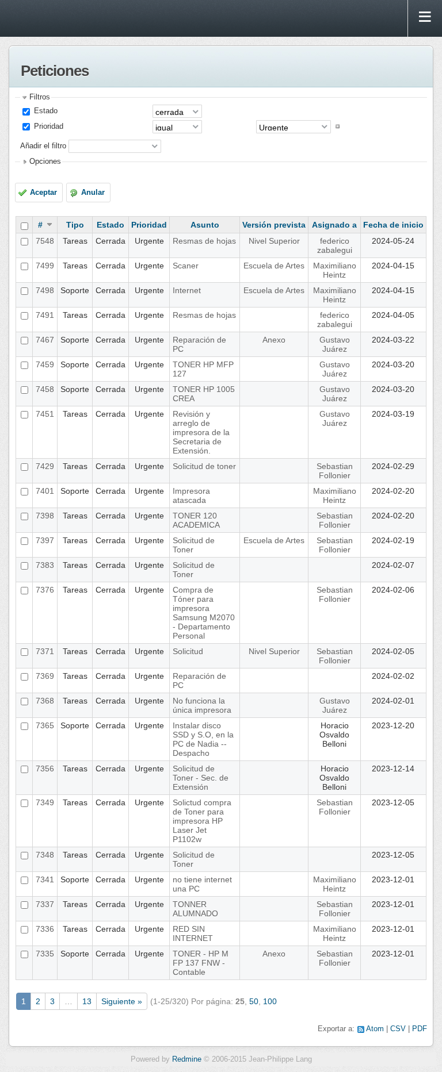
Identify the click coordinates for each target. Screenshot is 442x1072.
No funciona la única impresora (202, 705)
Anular (93, 193)
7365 (45, 725)
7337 (45, 904)
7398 (45, 515)
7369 (45, 676)
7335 (45, 953)
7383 (45, 565)
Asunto (204, 224)
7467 (45, 339)
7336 (45, 928)
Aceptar (43, 193)
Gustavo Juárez (334, 344)
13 (87, 1001)
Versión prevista (274, 224)
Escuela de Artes (273, 265)
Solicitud (188, 651)
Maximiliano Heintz (334, 270)
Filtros (39, 97)
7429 (45, 466)
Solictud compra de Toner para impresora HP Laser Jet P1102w (202, 821)
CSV (398, 1029)
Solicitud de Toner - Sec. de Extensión (200, 777)
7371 (45, 651)
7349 (45, 802)
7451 (45, 413)
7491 (45, 315)
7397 (45, 540)
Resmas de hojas (204, 240)
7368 (45, 700)
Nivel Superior (274, 240)
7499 (45, 265)
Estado (45, 111)
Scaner (186, 265)
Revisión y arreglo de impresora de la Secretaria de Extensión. (201, 432)
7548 (45, 240)
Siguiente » (121, 1001)
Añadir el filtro (43, 145)
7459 (45, 364)
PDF (419, 1029)
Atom (375, 1029)
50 (253, 1001)
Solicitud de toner (204, 466)
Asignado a (334, 224)
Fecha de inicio (393, 224)
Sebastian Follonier (335, 471)
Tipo (75, 224)
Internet (187, 290)
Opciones (45, 161)
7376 (45, 589)
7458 (45, 389)
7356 (45, 768)
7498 (45, 290)
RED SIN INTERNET (193, 933)
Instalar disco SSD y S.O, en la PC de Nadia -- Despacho (203, 739)
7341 (45, 879)
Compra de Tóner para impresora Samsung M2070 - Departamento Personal (204, 612)
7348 (45, 854)
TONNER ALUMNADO (195, 909)
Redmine (186, 1059)
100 (270, 1001)
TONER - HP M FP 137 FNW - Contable (200, 963)
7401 (45, 490)
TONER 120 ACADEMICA (196, 520)
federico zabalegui (334, 245)
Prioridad (47, 126)
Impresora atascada (191, 495)
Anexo (273, 339)
